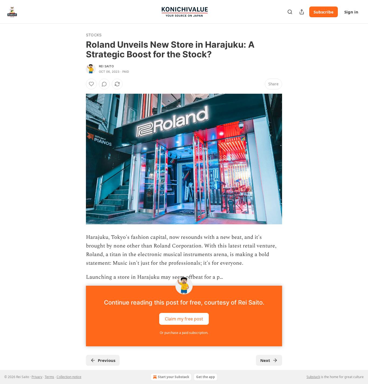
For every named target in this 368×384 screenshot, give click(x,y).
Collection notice (69, 377)
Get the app (205, 377)
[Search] (289, 11)
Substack (313, 377)
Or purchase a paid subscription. (184, 332)
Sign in (351, 12)
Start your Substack (173, 377)
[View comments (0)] (104, 84)
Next (265, 360)
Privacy (37, 377)
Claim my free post (184, 319)
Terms (49, 377)
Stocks (94, 35)
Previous (106, 360)
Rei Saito (106, 66)
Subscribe (324, 12)
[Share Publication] (301, 11)
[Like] (91, 84)
